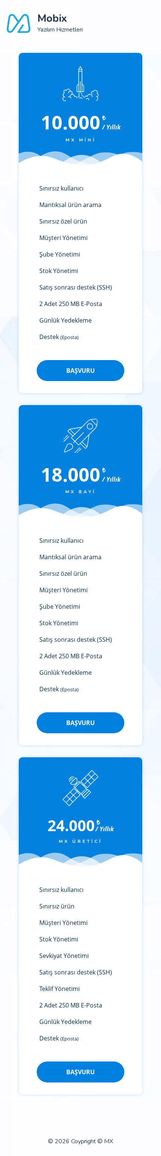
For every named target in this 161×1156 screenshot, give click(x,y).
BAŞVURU (80, 370)
